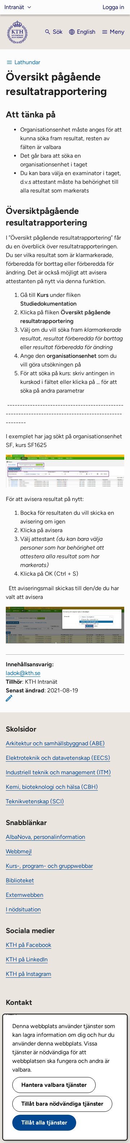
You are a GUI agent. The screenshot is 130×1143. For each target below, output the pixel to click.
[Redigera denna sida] (9, 698)
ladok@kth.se (23, 673)
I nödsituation (23, 909)
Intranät (14, 7)
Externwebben (24, 894)
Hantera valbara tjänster (54, 1084)
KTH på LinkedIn (27, 959)
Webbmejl (19, 851)
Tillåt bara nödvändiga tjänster (62, 1103)
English (86, 31)
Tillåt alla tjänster (44, 1122)
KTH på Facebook (28, 944)
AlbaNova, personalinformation (45, 836)
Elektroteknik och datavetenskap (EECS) (58, 757)
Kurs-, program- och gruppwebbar (49, 865)
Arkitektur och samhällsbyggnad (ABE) (55, 743)
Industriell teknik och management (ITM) (58, 772)
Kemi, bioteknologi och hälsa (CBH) (52, 786)
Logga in (113, 7)
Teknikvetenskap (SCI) (35, 801)
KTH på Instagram (28, 973)
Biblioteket (20, 880)
